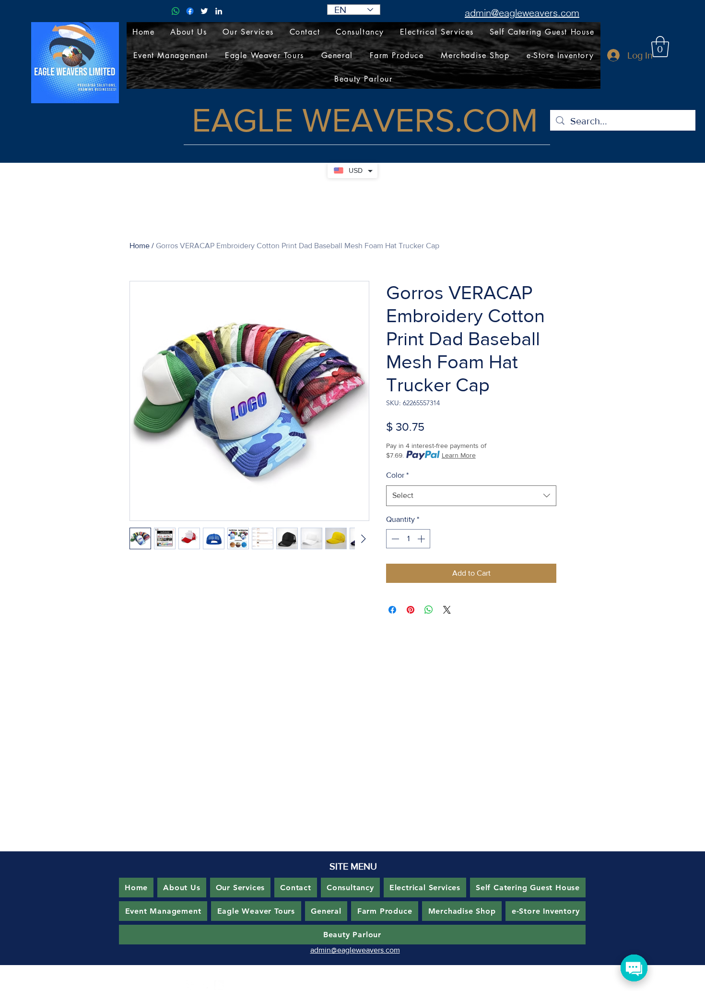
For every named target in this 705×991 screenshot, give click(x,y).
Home (139, 246)
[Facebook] (190, 11)
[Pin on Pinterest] (410, 610)
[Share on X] (447, 610)
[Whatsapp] (175, 11)
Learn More (459, 455)
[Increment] (422, 539)
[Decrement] (394, 539)
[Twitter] (204, 11)
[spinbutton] (408, 539)
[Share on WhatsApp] (429, 610)
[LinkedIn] (218, 11)
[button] (660, 46)
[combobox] (471, 495)
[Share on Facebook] (392, 610)
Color (397, 475)
